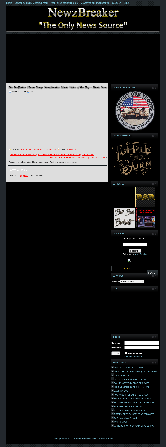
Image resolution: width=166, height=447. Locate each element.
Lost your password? (133, 356)
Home (9, 3)
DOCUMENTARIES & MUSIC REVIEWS (131, 386)
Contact (116, 3)
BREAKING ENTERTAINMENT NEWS (130, 379)
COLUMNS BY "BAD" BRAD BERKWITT (131, 383)
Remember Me (135, 353)
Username (116, 343)
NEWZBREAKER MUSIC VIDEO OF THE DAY (38, 149)
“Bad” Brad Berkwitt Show (64, 3)
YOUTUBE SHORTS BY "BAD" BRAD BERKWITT (135, 425)
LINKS (126, 3)
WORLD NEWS (120, 421)
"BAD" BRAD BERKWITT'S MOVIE (129, 367)
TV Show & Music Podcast (125, 418)
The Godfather (71, 149)
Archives (115, 281)
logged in (24, 175)
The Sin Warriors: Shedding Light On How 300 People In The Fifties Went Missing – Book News (52, 154)
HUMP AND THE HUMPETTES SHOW (131, 394)
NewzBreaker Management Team (31, 3)
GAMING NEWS (121, 390)
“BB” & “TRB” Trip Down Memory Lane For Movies (135, 371)
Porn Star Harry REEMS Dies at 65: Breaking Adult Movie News (78, 157)
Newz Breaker (141, 254)
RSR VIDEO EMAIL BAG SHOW (128, 406)
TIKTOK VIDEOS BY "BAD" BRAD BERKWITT (134, 414)
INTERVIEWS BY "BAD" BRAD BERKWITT (132, 398)
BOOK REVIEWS (121, 375)
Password (116, 347)
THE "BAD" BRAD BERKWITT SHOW (130, 410)
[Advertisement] (83, 58)
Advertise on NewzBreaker (95, 3)
